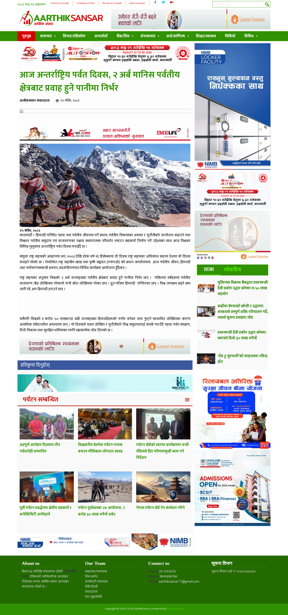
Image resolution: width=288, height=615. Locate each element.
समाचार (46, 36)
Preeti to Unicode (60, 3)
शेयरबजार (147, 36)
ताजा (209, 269)
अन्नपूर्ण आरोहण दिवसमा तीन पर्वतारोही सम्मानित (40, 448)
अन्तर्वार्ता (101, 36)
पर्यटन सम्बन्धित (40, 400)
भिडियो (230, 36)
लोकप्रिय (232, 269)
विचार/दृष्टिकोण (74, 36)
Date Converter (137, 3)
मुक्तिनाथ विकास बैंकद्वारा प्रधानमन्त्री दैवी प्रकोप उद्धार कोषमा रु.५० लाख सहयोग (243, 288)
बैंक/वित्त (123, 36)
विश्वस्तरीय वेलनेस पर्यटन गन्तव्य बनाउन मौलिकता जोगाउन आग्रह (100, 448)
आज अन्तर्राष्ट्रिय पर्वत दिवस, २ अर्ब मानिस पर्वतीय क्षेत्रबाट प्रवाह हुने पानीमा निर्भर (100, 81)
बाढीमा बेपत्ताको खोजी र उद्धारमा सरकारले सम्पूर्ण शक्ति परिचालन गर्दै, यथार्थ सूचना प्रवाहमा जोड (243, 312)
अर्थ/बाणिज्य (175, 36)
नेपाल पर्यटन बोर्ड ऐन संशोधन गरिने (160, 508)
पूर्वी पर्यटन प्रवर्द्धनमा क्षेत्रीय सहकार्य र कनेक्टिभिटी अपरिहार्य (45, 511)
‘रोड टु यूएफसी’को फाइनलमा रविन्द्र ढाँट (242, 359)
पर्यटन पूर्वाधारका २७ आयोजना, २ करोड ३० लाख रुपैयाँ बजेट (101, 511)
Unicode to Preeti (86, 3)
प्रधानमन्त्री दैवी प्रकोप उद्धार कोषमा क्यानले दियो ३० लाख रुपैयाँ (242, 335)
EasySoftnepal (175, 608)
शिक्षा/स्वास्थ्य (206, 36)
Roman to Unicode (112, 3)
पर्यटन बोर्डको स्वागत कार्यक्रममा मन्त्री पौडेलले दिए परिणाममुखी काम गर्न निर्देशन (162, 451)
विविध (249, 36)
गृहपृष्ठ (26, 36)
